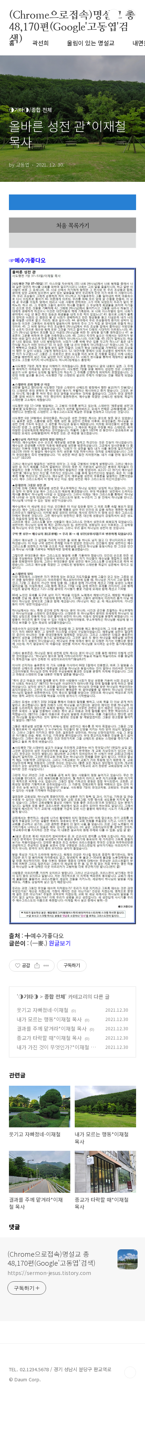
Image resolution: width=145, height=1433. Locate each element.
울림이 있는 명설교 (91, 42)
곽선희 (40, 42)
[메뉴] (130, 14)
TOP (130, 1372)
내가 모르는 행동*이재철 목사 (49, 1019)
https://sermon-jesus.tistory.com (49, 1272)
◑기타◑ (28, 996)
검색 (113, 14)
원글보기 (60, 942)
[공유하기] (37, 965)
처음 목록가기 (72, 225)
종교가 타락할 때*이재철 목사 (49, 1037)
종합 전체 (54, 996)
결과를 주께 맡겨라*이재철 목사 (52, 1028)
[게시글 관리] (46, 965)
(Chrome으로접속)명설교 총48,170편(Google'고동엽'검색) (72, 15)
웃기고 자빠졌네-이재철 (42, 1010)
